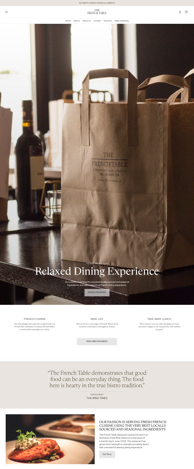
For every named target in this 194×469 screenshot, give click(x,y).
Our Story (107, 454)
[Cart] (186, 12)
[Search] (6, 12)
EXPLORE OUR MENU (97, 342)
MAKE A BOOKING (97, 292)
